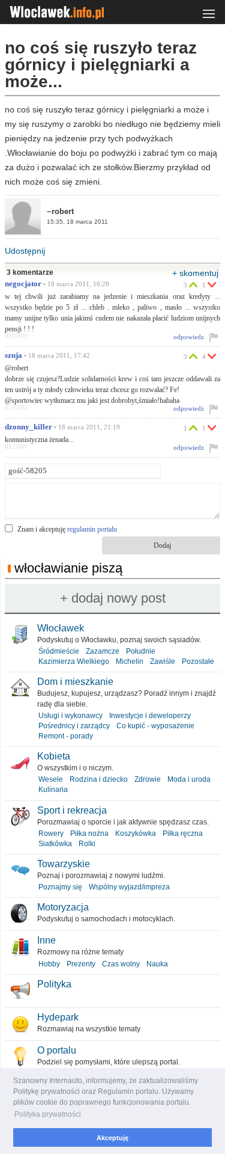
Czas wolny (121, 964)
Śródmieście (58, 651)
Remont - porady (65, 736)
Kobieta (53, 756)
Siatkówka (55, 843)
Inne (46, 940)
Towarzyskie (63, 864)
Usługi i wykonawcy (70, 715)
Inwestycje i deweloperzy (150, 715)
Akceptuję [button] (112, 1137)
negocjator (23, 284)
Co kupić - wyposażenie (155, 726)
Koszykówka (135, 833)
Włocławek (60, 628)
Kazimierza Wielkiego (73, 661)
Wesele (50, 779)
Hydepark (58, 1017)
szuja (13, 355)
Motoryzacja (63, 907)
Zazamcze (102, 651)
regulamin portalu (92, 529)
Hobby (49, 964)
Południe (140, 651)
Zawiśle (162, 661)
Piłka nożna (89, 833)
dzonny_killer (28, 427)
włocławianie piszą (68, 567)
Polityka (54, 984)
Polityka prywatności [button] (47, 1114)
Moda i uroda (189, 779)
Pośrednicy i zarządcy (74, 726)
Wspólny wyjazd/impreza (129, 887)
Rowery (51, 833)
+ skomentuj (195, 273)
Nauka (157, 964)
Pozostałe (198, 661)
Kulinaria (53, 789)
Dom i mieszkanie (75, 682)
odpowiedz (188, 336)
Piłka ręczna (183, 833)
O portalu (56, 1050)
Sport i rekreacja (72, 810)
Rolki (87, 843)
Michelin (129, 661)
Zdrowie (147, 779)
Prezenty (81, 964)
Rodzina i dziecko (99, 779)
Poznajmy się (60, 887)
